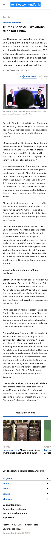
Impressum (9, 517)
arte (36, 524)
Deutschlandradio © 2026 (16, 533)
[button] (4, 4)
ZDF (20, 524)
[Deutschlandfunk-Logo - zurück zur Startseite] (25, 4)
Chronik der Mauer (12, 528)
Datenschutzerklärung (14, 509)
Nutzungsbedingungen (15, 513)
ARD (15, 524)
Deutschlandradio (12, 504)
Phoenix (28, 524)
